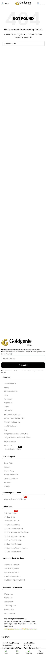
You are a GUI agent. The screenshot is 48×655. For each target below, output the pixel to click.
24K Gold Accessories (11, 525)
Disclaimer (7, 482)
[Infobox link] (41, 3)
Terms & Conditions (11, 478)
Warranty (7, 467)
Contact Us (8, 445)
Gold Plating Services (11, 565)
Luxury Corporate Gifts (12, 521)
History (6, 387)
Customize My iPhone (11, 568)
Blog (5, 430)
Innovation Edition (10, 512)
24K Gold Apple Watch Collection (16, 548)
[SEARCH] (42, 43)
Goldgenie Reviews (10, 391)
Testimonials (8, 410)
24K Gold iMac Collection (13, 544)
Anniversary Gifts (10, 606)
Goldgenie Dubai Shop (12, 414)
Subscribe (23, 365)
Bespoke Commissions (12, 576)
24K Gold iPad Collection (13, 540)
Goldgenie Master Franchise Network (17, 437)
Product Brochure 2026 (12, 448)
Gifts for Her (8, 598)
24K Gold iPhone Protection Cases (16, 532)
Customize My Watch (11, 572)
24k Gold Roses (9, 517)
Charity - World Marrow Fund (14, 418)
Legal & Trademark (10, 426)
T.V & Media (8, 399)
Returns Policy (9, 471)
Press (6, 395)
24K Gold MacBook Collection (14, 536)
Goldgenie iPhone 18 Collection (15, 498)
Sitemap (7, 486)
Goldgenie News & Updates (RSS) (16, 434)
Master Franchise (10, 441)
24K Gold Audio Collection (13, 552)
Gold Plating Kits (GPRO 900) (14, 580)
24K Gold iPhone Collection (13, 529)
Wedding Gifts (9, 609)
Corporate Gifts (9, 613)
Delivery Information (11, 475)
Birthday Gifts (9, 602)
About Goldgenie (10, 383)
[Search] (34, 3)
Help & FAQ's (8, 463)
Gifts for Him (8, 594)
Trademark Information (12, 422)
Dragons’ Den (8, 403)
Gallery (6, 407)
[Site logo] (23, 3)
